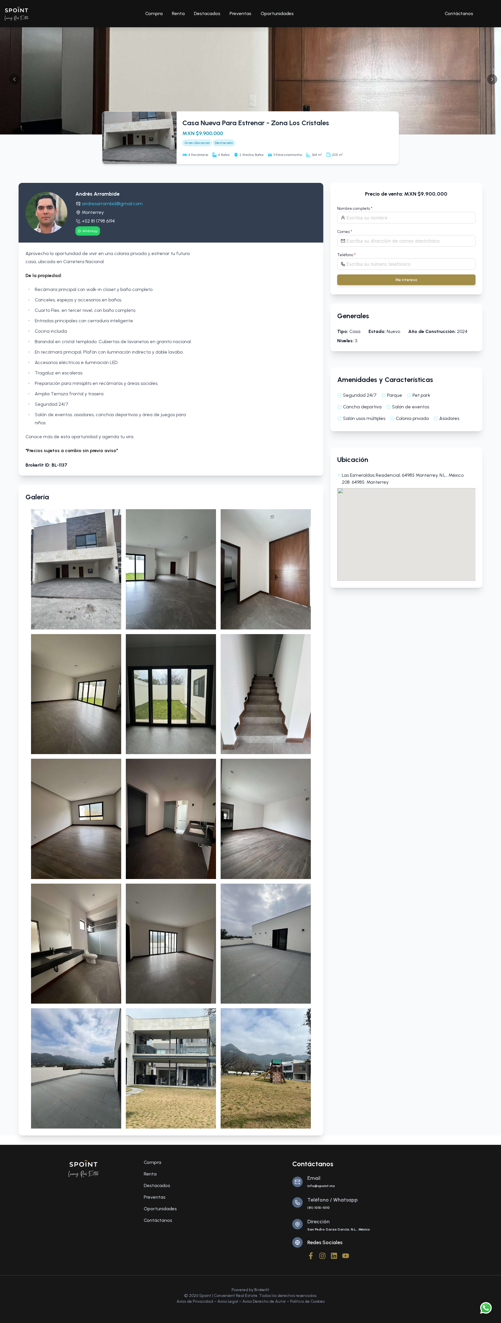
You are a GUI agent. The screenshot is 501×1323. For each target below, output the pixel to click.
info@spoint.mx (321, 1186)
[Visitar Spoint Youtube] (345, 1255)
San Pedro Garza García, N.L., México (338, 1229)
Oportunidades (277, 13)
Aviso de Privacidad (195, 1301)
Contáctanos (459, 13)
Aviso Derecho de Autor (264, 1301)
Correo (344, 231)
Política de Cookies (307, 1301)
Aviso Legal (227, 1301)
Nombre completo (355, 208)
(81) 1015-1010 (318, 1208)
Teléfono (346, 254)
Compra (154, 13)
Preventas (240, 13)
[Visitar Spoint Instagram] (322, 1255)
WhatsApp (90, 231)
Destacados (207, 13)
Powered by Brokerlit (250, 1289)
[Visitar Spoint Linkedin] (334, 1255)
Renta (178, 13)
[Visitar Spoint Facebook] (310, 1255)
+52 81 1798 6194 (98, 221)
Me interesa (406, 279)
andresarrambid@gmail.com (112, 203)
